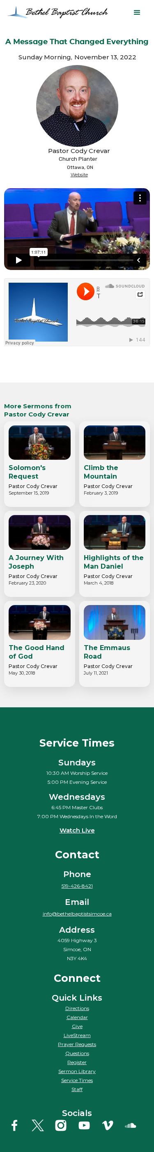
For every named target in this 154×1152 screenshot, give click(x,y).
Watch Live (77, 830)
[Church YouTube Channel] (88, 1125)
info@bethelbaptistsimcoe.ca (77, 914)
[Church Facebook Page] (19, 1125)
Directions (77, 1008)
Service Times (77, 1080)
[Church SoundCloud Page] (135, 1125)
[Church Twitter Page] (42, 1125)
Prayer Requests (77, 1044)
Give (77, 1026)
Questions (77, 1053)
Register (77, 1062)
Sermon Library (77, 1071)
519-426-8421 (77, 886)
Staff (77, 1089)
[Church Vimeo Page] (112, 1125)
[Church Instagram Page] (65, 1125)
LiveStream (77, 1035)
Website (79, 175)
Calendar (77, 1017)
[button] (137, 12)
